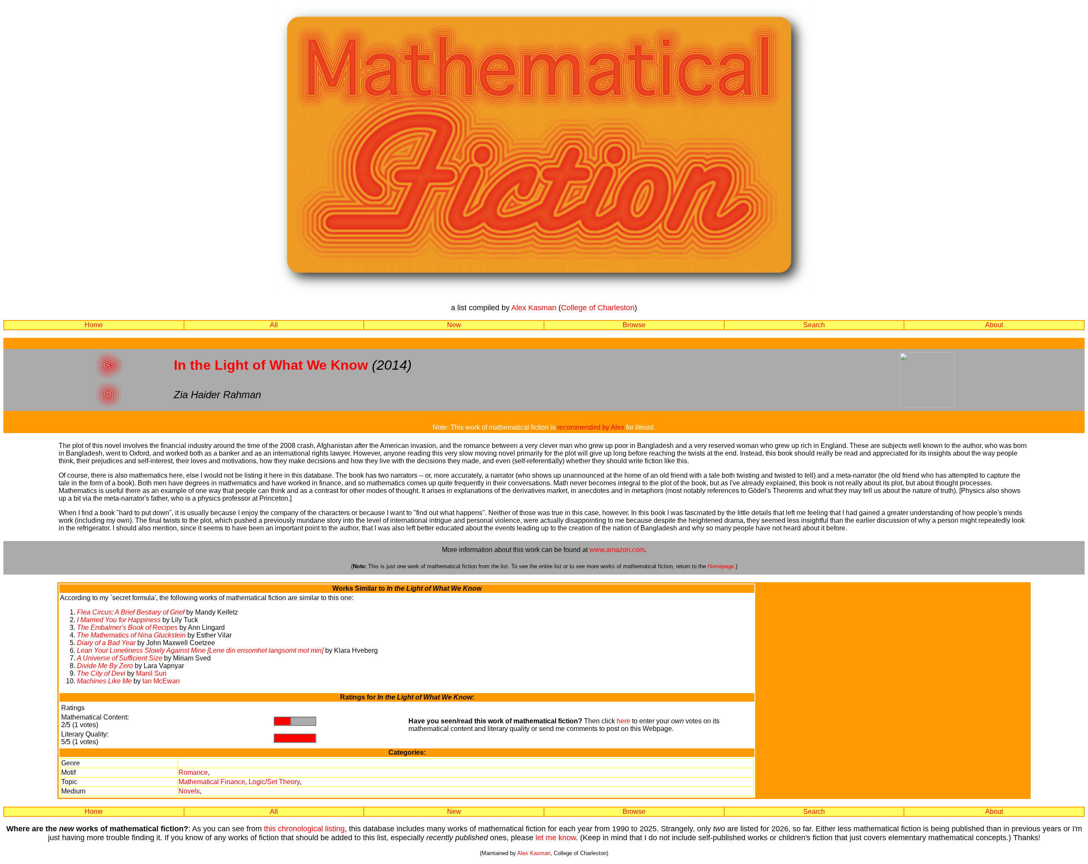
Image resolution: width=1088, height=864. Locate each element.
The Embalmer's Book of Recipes (127, 627)
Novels (189, 791)
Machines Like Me (104, 681)
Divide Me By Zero (105, 665)
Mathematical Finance (211, 781)
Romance (193, 772)
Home (94, 325)
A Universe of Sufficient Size (119, 658)
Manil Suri (151, 673)
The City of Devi (101, 673)
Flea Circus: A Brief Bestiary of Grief (130, 612)
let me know (556, 837)
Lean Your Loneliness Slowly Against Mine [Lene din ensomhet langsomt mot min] (200, 650)
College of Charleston (598, 307)
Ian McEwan (161, 681)
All (274, 325)
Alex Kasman (533, 307)
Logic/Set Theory (274, 781)
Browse (634, 325)
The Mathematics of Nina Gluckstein (131, 635)
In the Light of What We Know (271, 365)
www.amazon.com (617, 549)
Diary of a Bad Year (106, 642)
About (994, 325)
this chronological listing (304, 828)
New (454, 325)
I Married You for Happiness (119, 619)
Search (814, 325)
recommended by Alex (590, 427)
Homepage (721, 566)
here (623, 721)
